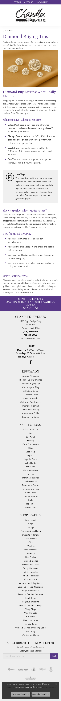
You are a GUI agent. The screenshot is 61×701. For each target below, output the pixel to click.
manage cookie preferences (28, 687)
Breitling (30, 440)
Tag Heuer (30, 504)
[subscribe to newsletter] (54, 656)
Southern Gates (30, 496)
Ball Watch (30, 437)
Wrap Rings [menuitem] (30, 609)
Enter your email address (31, 651)
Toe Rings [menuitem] (30, 553)
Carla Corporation (31, 444)
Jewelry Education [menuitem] (30, 376)
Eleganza (30, 455)
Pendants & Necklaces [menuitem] (30, 531)
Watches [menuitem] (30, 546)
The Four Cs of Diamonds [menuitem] (30, 380)
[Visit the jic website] (51, 669)
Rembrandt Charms (30, 485)
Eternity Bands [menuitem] (30, 624)
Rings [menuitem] (30, 523)
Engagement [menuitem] (30, 520)
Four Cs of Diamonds (15, 113)
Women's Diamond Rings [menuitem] (30, 605)
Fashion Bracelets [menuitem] (30, 561)
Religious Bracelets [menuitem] (30, 602)
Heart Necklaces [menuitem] (30, 620)
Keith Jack (30, 466)
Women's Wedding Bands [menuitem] (30, 583)
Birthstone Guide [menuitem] (30, 391)
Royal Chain (30, 492)
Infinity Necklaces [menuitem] (31, 576)
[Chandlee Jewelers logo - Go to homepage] (30, 15)
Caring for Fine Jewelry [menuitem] (30, 402)
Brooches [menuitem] (30, 616)
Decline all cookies (20, 694)
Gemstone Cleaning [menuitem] (30, 409)
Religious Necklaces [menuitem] (30, 590)
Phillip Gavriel (30, 481)
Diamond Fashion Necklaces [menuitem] (30, 587)
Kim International (30, 470)
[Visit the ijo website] (42, 669)
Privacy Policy (41, 684)
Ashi (30, 433)
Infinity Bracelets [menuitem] (30, 572)
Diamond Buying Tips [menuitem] (30, 383)
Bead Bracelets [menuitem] (30, 549)
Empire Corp (30, 507)
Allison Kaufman (30, 429)
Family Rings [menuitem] (30, 598)
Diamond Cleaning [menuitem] (30, 406)
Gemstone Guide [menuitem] (30, 394)
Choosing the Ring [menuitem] (30, 387)
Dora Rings (31, 452)
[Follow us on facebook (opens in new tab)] (30, 362)
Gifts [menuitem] (30, 542)
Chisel (30, 448)
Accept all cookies (40, 694)
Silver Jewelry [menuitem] (30, 538)
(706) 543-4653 (30, 308)
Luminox (30, 474)
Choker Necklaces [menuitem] (30, 635)
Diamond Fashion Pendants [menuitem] (30, 594)
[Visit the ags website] (30, 678)
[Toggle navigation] (5, 21)
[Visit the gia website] (11, 669)
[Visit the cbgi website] (33, 669)
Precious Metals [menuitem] (30, 398)
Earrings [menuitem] (30, 527)
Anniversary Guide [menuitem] (30, 413)
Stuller (30, 500)
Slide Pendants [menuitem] (30, 579)
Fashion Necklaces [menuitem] (30, 564)
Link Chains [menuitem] (30, 557)
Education (9, 30)
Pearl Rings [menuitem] (31, 631)
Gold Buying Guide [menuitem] (30, 417)
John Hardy (30, 463)
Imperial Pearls (30, 459)
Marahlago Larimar (30, 478)
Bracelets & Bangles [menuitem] (31, 535)
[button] (17, 2)
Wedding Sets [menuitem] (30, 613)
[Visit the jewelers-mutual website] (23, 669)
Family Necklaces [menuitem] (30, 568)
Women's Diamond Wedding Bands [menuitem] (30, 628)
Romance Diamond (30, 489)
